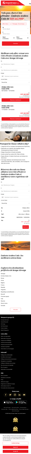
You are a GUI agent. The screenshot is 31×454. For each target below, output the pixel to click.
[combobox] (16, 64)
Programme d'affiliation (6, 340)
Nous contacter (4, 375)
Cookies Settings (15, 443)
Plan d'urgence (4, 367)
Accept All (15, 451)
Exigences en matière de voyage (8, 383)
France (2, 285)
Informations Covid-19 (6, 385)
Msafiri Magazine (5, 330)
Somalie (3, 305)
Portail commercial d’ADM (6, 344)
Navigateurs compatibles (6, 361)
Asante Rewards (4, 321)
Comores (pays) (5, 296)
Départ (4, 37)
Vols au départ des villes (13, 409)
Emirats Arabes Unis (6, 276)
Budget (2, 73)
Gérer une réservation (5, 336)
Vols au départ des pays (23, 409)
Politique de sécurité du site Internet (8, 359)
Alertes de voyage (5, 381)
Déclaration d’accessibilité (6, 369)
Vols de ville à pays (15, 410)
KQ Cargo (3, 324)
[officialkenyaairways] (15, 394)
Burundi (3, 294)
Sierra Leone (4, 303)
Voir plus (15, 309)
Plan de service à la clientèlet (7, 365)
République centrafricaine (7, 292)
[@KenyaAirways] (10, 394)
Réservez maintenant (15, 100)
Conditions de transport (6, 357)
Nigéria (3, 282)
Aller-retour (5, 24)
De (3, 27)
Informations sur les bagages (7, 348)
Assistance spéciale (5, 346)
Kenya (2, 278)
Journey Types (4, 79)
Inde (2, 298)
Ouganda (3, 289)
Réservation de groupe (6, 338)
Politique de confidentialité (6, 354)
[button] (18, 24)
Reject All (15, 447)
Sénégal (3, 273)
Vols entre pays (23, 407)
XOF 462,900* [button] (17, 18)
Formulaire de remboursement (7, 387)
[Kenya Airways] (5, 394)
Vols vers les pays (7, 407)
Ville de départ (6, 29)
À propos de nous (5, 319)
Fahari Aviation (4, 328)
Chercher (15, 43)
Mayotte (3, 287)
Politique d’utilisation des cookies (8, 363)
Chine (2, 280)
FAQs (2, 379)
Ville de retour (6, 34)
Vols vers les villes (15, 407)
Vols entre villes (4, 409)
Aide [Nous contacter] (6, 377)
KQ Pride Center (4, 326)
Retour (17, 37)
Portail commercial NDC (6, 342)
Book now (25, 227)
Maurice (3, 301)
